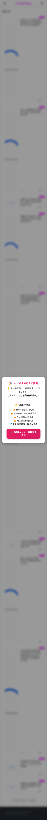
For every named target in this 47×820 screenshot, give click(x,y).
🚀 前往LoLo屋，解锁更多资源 (23, 434)
